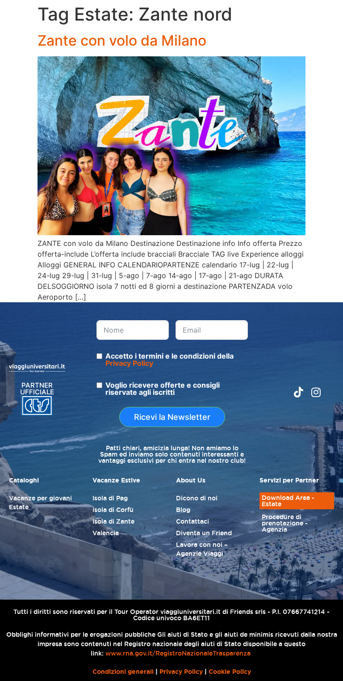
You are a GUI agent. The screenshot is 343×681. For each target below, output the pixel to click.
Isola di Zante (113, 521)
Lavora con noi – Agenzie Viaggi (201, 549)
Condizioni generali (123, 671)
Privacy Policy (129, 363)
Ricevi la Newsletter (172, 417)
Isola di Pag (110, 498)
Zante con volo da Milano (122, 40)
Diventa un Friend (204, 533)
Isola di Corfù (113, 509)
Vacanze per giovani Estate (40, 503)
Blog (183, 509)
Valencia (105, 533)
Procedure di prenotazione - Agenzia (285, 523)
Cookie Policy (230, 671)
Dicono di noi (197, 498)
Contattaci (192, 521)
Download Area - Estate (288, 501)
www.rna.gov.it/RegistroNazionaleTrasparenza (178, 653)
